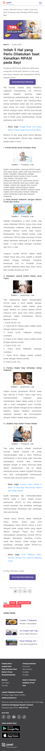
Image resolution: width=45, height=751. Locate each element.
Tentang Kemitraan (29, 663)
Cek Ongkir (5, 682)
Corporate (26, 666)
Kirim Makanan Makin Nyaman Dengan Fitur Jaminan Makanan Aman (25, 558)
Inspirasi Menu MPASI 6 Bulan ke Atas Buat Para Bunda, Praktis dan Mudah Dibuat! (25, 487)
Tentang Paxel (7, 663)
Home (5, 9)
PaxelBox (25, 675)
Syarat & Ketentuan (29, 680)
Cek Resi (5, 685)
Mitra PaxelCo (27, 669)
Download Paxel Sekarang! (22, 82)
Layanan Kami (6, 666)
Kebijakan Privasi (28, 682)
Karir (24, 685)
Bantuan (4, 680)
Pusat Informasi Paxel (9, 669)
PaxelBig (25, 672)
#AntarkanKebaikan (8, 675)
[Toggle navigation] (40, 3)
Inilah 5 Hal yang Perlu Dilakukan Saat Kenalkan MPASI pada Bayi (20, 12)
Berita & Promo (16, 9)
